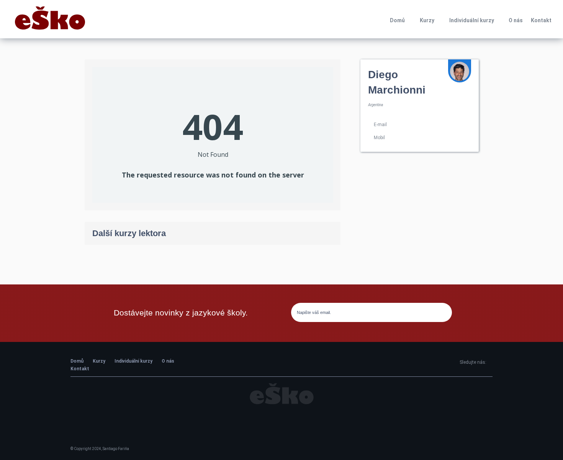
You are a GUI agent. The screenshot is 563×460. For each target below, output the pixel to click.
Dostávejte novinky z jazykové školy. (181, 312)
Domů (397, 20)
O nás (516, 20)
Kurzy (427, 20)
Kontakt (541, 20)
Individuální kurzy (471, 20)
